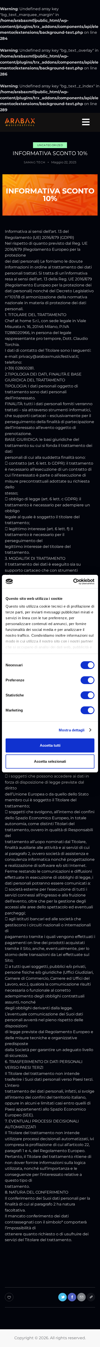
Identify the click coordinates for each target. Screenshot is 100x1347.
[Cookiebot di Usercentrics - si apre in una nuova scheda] (73, 581)
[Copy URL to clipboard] (91, 1297)
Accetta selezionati (50, 761)
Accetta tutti (50, 745)
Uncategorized (50, 145)
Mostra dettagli (72, 730)
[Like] (9, 1297)
